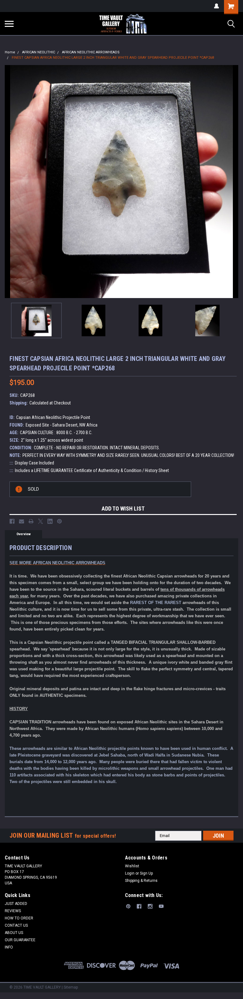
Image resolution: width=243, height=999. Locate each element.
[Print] (31, 521)
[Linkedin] (50, 521)
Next (233, 181)
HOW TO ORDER (19, 918)
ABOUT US (14, 932)
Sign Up (146, 873)
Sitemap (71, 987)
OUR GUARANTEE (20, 940)
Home (10, 52)
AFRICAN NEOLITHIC (38, 52)
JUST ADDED (16, 903)
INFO (9, 947)
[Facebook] (12, 521)
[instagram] (150, 906)
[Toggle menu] (9, 23)
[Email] (21, 521)
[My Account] (216, 6)
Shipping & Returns (141, 880)
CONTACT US (16, 925)
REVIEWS (13, 911)
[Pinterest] (59, 521)
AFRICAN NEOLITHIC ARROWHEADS (91, 52)
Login (129, 873)
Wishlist (132, 866)
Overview (23, 534)
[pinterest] (128, 906)
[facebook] (139, 906)
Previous (9, 181)
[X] (40, 521)
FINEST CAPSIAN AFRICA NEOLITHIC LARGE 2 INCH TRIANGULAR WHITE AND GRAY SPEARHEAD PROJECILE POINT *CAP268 (113, 58)
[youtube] (161, 906)
